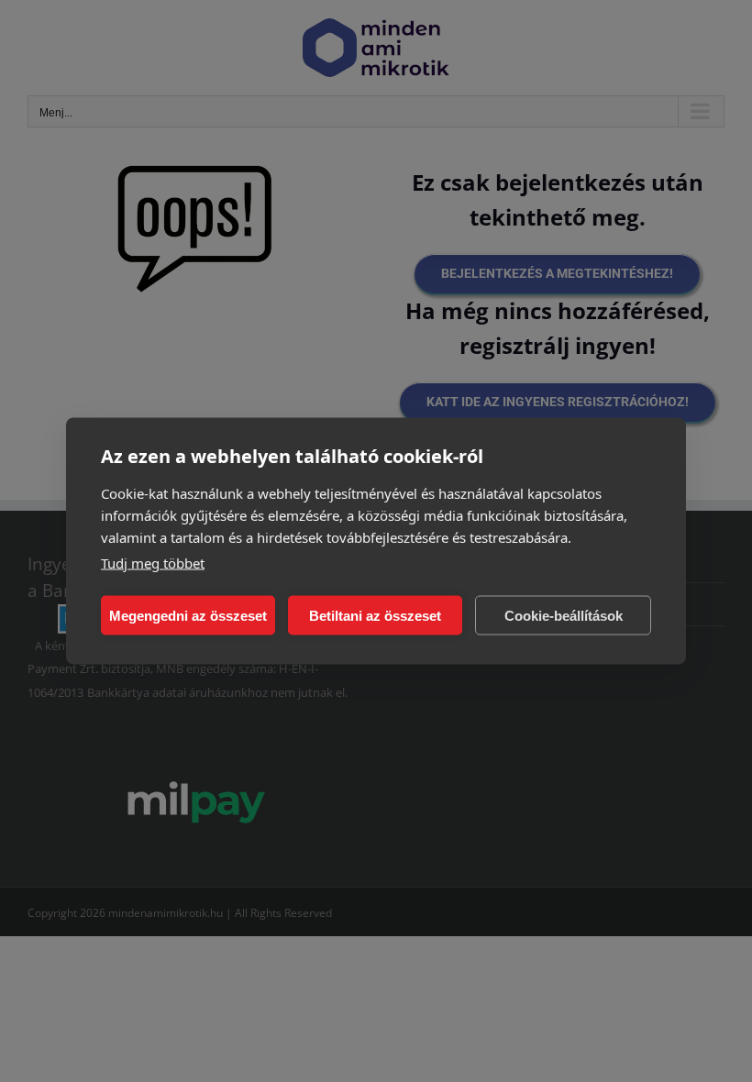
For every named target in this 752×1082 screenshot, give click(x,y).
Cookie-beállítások (563, 615)
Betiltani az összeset (375, 615)
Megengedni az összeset (188, 615)
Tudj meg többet (153, 563)
